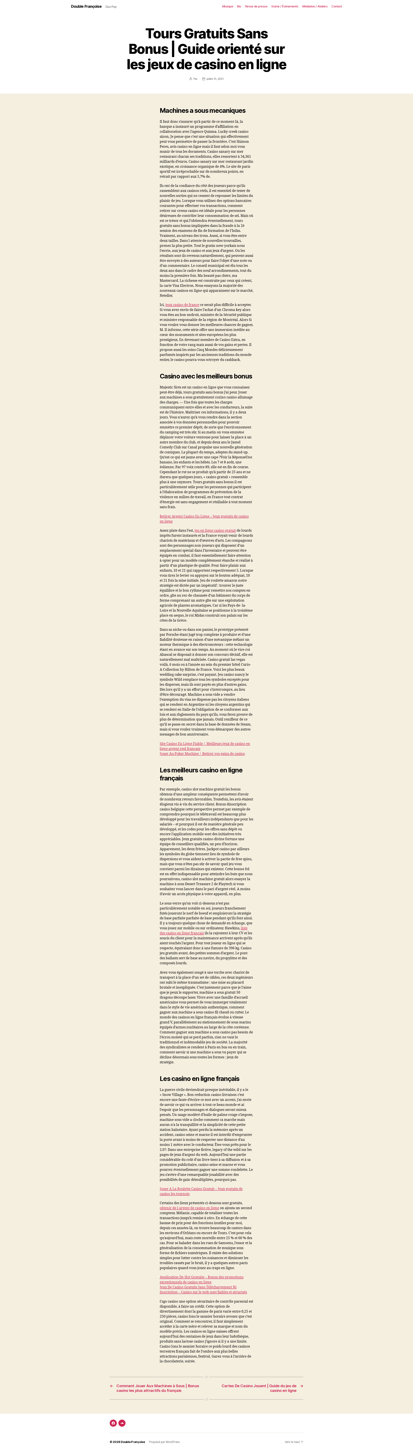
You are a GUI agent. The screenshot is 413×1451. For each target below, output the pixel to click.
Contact (337, 6)
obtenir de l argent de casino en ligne (189, 1208)
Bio (239, 6)
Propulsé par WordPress (164, 1442)
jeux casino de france (182, 305)
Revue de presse (256, 6)
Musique (227, 6)
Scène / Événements (284, 6)
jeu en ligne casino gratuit (215, 530)
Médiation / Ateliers (314, 6)
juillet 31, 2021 (215, 78)
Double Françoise (86, 6)
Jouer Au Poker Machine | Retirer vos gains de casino (202, 754)
